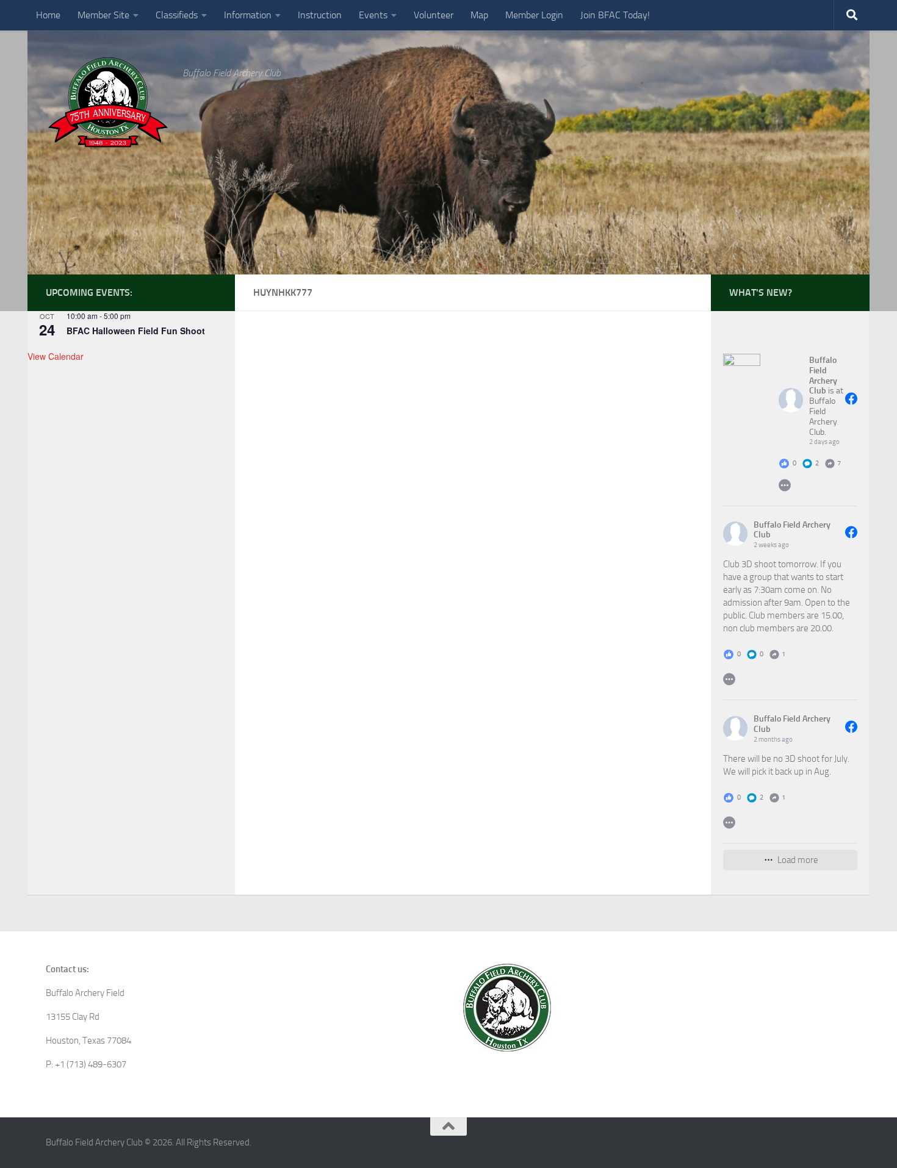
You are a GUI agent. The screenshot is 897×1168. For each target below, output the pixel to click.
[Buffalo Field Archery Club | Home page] (108, 102)
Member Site (103, 15)
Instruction (320, 15)
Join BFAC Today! (615, 15)
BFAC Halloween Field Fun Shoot (136, 330)
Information (248, 15)
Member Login (534, 15)
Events (373, 15)
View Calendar (55, 356)
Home (48, 15)
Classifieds (177, 15)
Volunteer (433, 15)
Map (479, 15)
